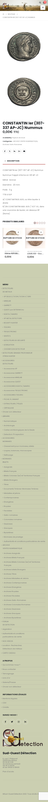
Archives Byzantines (12, 618)
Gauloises (8, 524)
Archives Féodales (12, 596)
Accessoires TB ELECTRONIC (16, 391)
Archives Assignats (12, 554)
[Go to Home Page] (3, 14)
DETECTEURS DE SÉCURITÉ (14, 341)
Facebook (5, 151)
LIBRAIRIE (6, 417)
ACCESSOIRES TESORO (13, 395)
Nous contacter (9, 670)
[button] (35, 223)
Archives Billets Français (14, 558)
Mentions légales (10, 699)
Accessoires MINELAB (13, 378)
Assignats (8, 467)
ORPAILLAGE (9, 408)
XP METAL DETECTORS (13, 319)
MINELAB (7, 301)
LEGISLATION (9, 345)
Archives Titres (10, 574)
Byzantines (8, 533)
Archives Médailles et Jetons (16, 579)
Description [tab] (13, 161)
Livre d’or (6, 678)
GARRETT (7, 306)
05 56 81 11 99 (8, 763)
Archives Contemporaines (15, 583)
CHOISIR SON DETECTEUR (14, 350)
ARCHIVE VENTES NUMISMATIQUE (25, 141)
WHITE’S (7, 337)
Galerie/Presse (9, 683)
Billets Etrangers (11, 481)
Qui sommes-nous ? (11, 665)
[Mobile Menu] (42, 7)
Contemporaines (11, 498)
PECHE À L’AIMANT (11, 400)
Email (24, 151)
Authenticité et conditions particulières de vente (24, 542)
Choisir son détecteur (12, 412)
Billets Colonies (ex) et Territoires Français (22, 476)
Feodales (8, 511)
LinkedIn (14, 151)
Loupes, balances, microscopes (18, 451)
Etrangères (8, 502)
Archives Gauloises (12, 610)
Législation (7, 630)
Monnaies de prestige (13, 537)
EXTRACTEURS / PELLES (13, 404)
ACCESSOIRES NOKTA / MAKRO (17, 387)
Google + (19, 151)
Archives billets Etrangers (15, 570)
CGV (4, 703)
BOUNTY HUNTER (11, 323)
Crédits (6, 708)
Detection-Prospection (14, 435)
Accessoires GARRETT (13, 374)
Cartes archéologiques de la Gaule (19, 430)
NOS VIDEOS (8, 642)
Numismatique (10, 422)
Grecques (8, 529)
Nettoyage (8, 455)
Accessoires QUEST (12, 382)
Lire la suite (18, 232)
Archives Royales (11, 592)
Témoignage (8, 674)
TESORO (7, 328)
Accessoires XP (10, 369)
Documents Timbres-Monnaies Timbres (21, 489)
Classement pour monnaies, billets (19, 447)
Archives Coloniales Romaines (17, 605)
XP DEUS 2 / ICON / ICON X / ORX (17, 297)
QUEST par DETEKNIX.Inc (14, 310)
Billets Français (10, 472)
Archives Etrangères (12, 588)
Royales (7, 507)
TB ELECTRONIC (10, 332)
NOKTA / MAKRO (11, 315)
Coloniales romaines (13, 520)
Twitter (9, 151)
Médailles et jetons (12, 494)
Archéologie (9, 426)
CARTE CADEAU (9, 653)
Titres (6, 485)
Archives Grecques (12, 614)
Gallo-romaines (11, 516)
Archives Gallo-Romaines (12, 144)
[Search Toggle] (40, 2)
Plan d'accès (8, 772)
